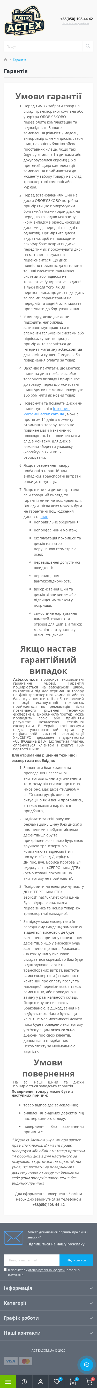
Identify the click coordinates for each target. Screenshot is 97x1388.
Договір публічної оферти (45, 1270)
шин (44, 516)
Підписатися (76, 1260)
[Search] (87, 46)
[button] (40, 1381)
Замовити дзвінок (75, 23)
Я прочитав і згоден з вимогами (44, 1272)
